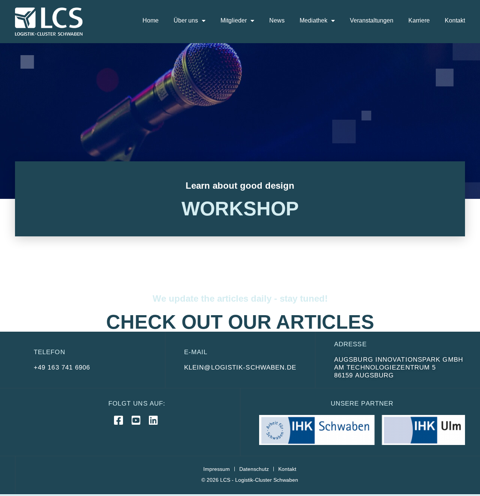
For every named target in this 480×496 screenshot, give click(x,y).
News (277, 20)
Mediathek (313, 20)
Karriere (419, 20)
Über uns (186, 20)
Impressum (216, 469)
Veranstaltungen (371, 20)
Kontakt (455, 20)
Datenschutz (254, 469)
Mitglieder (233, 20)
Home (150, 20)
